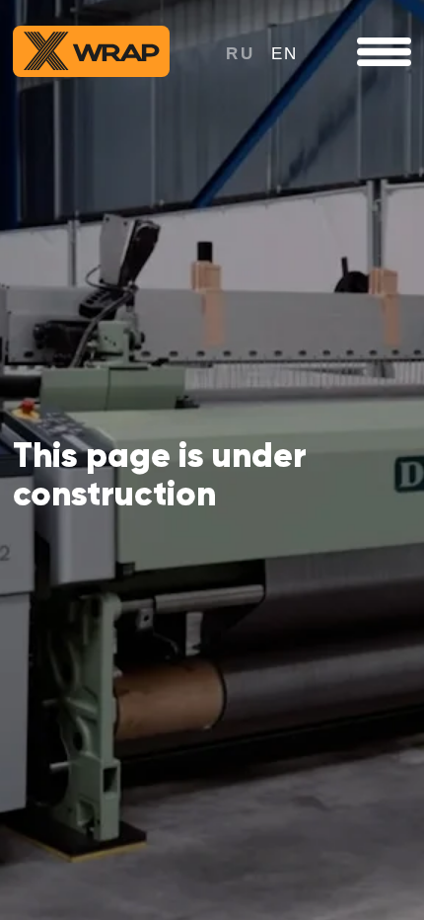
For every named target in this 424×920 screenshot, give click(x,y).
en (285, 53)
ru (240, 53)
